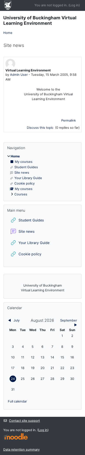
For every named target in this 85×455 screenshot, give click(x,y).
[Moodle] (15, 436)
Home (7, 33)
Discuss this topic (40, 128)
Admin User (19, 75)
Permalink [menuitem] (68, 120)
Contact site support (24, 421)
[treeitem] (42, 175)
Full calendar (17, 401)
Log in (74, 5)
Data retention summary (21, 450)
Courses (20, 194)
